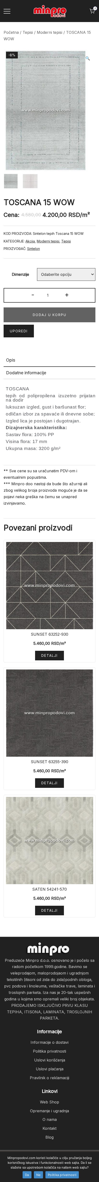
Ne (38, 1175)
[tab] (49, 360)
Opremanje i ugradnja (49, 1110)
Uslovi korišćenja (49, 1060)
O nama (50, 1119)
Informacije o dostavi (49, 1042)
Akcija (30, 241)
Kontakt (49, 1128)
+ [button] (67, 295)
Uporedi (19, 331)
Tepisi (28, 32)
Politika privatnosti (49, 1051)
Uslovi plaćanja (49, 1069)
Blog (49, 1137)
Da (27, 1175)
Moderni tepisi (49, 32)
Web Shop (49, 1102)
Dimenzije (20, 274)
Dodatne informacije (26, 372)
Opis (10, 360)
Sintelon (33, 249)
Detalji (49, 655)
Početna (11, 32)
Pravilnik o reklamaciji (49, 1077)
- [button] (32, 295)
